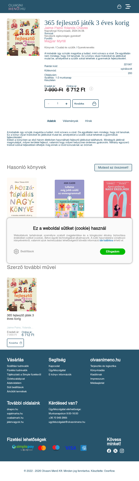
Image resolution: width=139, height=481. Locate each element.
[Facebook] (109, 451)
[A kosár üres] (119, 7)
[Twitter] (115, 451)
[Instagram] (122, 451)
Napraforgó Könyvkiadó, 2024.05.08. (64, 31)
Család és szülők (65, 47)
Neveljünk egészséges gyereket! (62, 36)
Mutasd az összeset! (113, 167)
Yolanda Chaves (76, 28)
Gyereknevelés (85, 47)
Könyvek (49, 47)
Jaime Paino (53, 28)
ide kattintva (106, 240)
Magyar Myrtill (55, 41)
